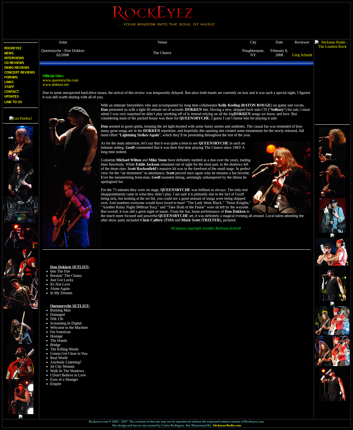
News (8, 53)
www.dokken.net (56, 84)
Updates (11, 96)
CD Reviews (13, 63)
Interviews (13, 58)
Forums (11, 77)
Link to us (12, 102)
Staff (9, 87)
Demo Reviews (16, 67)
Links (9, 82)
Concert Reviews (19, 72)
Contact (11, 91)
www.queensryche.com (60, 80)
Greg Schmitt (302, 55)
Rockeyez (13, 48)
